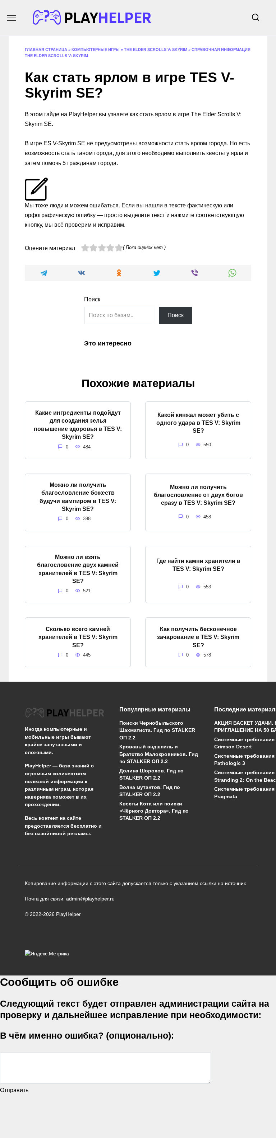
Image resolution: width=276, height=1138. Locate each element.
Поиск (92, 299)
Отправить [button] (14, 1090)
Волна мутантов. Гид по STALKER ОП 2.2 (149, 790)
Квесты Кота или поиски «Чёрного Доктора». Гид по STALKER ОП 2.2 (154, 811)
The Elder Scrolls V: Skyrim (155, 49)
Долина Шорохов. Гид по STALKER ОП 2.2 (151, 774)
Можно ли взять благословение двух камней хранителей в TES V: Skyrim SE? (78, 569)
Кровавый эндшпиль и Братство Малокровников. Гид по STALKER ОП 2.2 (158, 754)
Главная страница (46, 49)
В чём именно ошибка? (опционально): (87, 1035)
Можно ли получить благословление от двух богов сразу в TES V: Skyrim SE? (198, 495)
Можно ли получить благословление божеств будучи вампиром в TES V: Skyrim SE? (78, 497)
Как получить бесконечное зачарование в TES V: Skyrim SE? (198, 637)
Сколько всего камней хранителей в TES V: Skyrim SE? (78, 637)
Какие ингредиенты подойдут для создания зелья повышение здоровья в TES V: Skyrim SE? (78, 425)
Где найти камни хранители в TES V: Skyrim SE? (198, 565)
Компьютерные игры (96, 49)
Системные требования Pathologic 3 (244, 759)
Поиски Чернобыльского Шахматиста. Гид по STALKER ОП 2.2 (157, 730)
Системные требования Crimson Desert (244, 743)
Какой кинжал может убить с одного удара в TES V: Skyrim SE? (198, 423)
